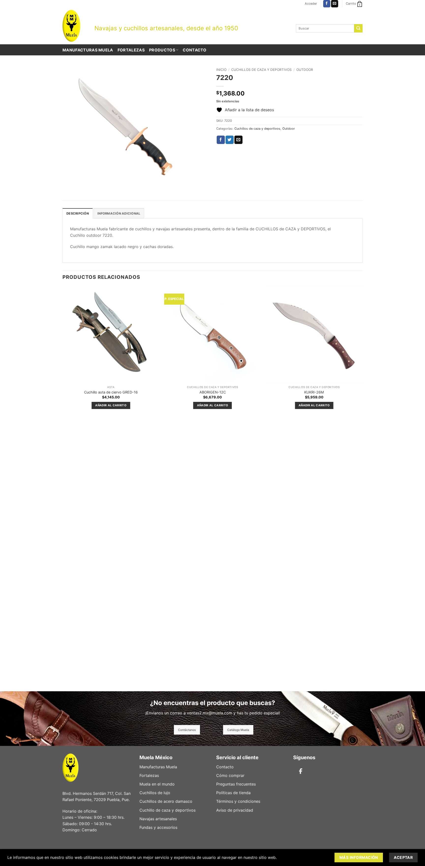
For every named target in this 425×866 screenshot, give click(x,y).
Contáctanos (187, 730)
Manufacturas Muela (87, 49)
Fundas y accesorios (158, 827)
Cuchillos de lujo (154, 792)
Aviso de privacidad (234, 810)
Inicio (221, 70)
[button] (311, 3)
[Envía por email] (238, 140)
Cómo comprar (230, 775)
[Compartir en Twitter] (230, 140)
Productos (162, 49)
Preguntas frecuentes (236, 784)
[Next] (362, 488)
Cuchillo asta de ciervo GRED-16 (111, 392)
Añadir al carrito (110, 405)
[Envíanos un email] (334, 3)
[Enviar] (358, 28)
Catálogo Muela (238, 730)
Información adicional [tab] (118, 213)
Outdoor (304, 70)
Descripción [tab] (77, 213)
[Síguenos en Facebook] (326, 3)
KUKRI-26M (314, 392)
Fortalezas (131, 49)
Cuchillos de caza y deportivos (261, 70)
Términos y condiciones (238, 801)
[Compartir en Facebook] (221, 140)
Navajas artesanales (158, 818)
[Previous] (62, 488)
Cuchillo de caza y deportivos (167, 810)
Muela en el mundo (157, 784)
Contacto (194, 49)
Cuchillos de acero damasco (165, 801)
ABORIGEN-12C (212, 392)
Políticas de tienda (233, 792)
